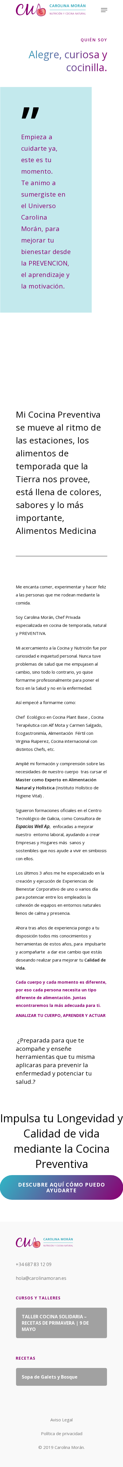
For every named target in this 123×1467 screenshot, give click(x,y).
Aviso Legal (61, 1420)
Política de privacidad (61, 1433)
